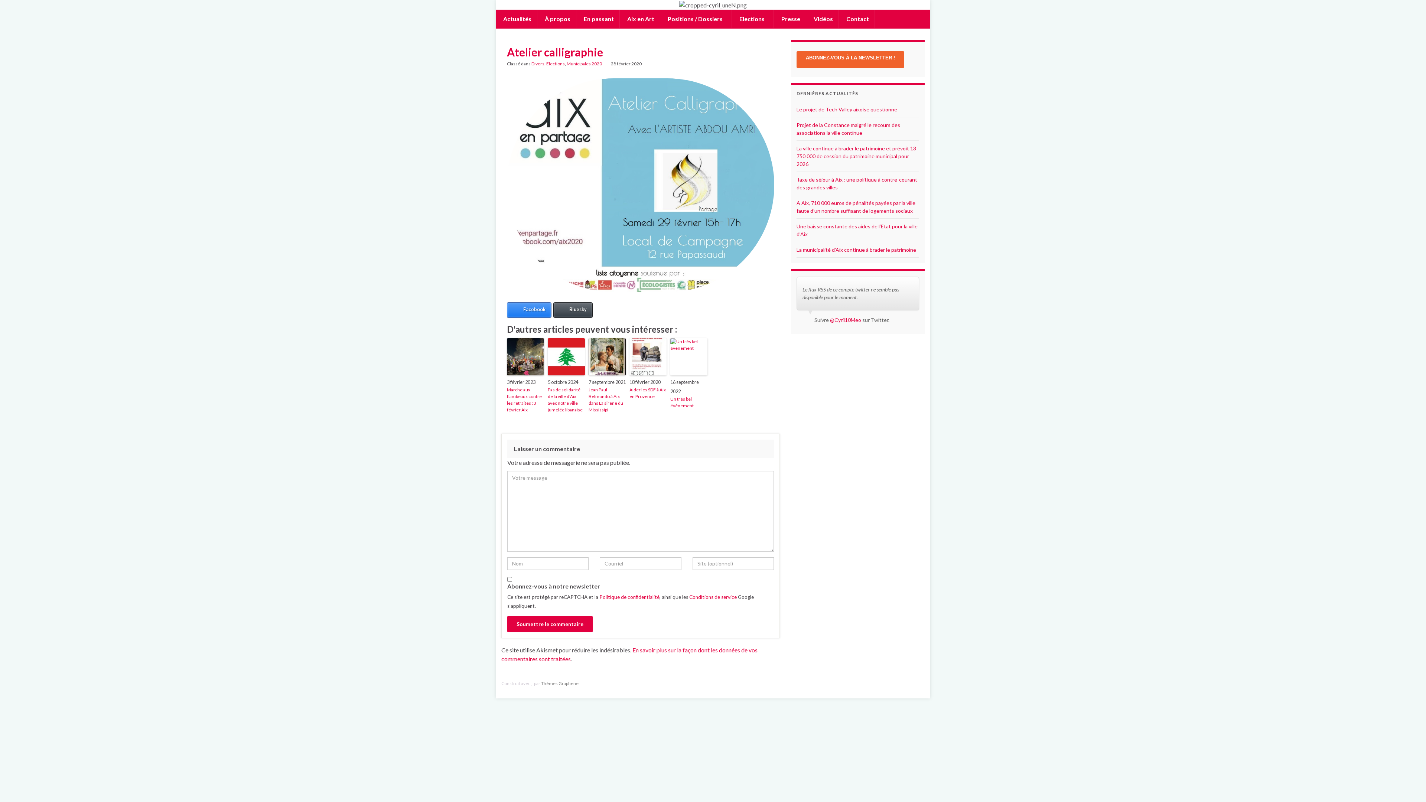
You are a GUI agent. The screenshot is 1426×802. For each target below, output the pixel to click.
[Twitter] (921, 683)
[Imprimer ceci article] (768, 64)
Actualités (516, 18)
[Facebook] (909, 683)
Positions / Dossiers (695, 18)
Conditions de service (713, 597)
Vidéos (823, 18)
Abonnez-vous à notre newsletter (553, 586)
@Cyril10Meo (845, 320)
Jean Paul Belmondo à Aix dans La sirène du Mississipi (606, 400)
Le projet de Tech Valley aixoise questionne (847, 109)
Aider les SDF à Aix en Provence (647, 393)
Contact (857, 18)
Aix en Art (640, 18)
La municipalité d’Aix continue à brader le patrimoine (856, 250)
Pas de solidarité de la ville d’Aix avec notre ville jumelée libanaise (565, 400)
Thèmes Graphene (560, 683)
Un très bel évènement (682, 402)
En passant (598, 18)
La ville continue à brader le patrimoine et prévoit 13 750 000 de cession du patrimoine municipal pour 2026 (856, 156)
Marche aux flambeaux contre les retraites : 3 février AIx (524, 400)
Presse (790, 18)
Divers (537, 63)
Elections (752, 18)
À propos (557, 18)
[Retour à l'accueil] (713, 5)
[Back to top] (1409, 785)
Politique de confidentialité (629, 597)
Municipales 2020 (584, 63)
